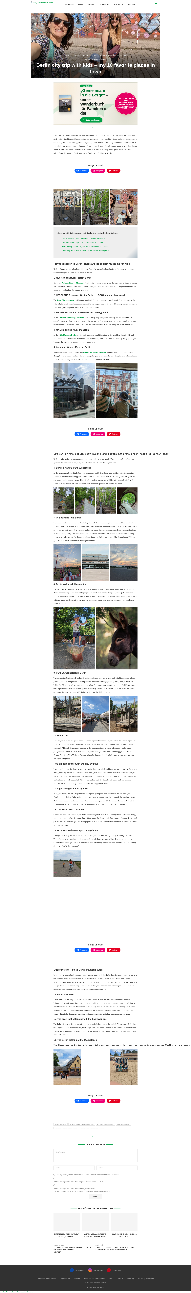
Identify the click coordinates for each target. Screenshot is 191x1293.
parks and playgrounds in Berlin (66, 1128)
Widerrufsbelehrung (125, 1279)
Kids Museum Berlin (67, 335)
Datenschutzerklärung (46, 1279)
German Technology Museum (71, 317)
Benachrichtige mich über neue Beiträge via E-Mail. (74, 1188)
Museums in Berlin (123, 1124)
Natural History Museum (72, 283)
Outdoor (91, 4)
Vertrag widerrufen (146, 1279)
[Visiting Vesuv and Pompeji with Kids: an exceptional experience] (95, 1222)
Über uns (131, 4)
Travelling (76, 55)
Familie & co (118, 4)
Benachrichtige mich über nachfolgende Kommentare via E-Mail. (79, 1181)
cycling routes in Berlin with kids (82, 1124)
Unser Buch (69, 4)
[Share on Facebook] (95, 127)
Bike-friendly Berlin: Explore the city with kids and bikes (84, 246)
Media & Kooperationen (94, 1279)
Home (67, 55)
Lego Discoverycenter (66, 300)
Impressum (65, 1279)
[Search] (159, 4)
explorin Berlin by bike (105, 1124)
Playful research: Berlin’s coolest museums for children (83, 238)
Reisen (80, 4)
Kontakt (77, 1279)
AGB (111, 1279)
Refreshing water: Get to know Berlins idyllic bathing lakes (85, 250)
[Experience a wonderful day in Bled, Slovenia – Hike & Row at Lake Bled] (66, 1222)
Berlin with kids (60, 1124)
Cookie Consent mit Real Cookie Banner (16, 1292)
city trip (85, 55)
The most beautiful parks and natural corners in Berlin (83, 242)
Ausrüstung (104, 4)
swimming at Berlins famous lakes (92, 1128)
